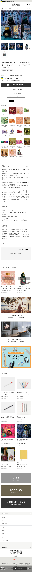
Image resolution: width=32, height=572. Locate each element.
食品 (3, 537)
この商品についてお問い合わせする (16, 97)
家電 (3, 534)
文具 (3, 527)
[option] (16, 25)
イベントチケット (6, 540)
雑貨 (3, 530)
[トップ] (2, 9)
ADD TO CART (16, 85)
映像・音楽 (4, 523)
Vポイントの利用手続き (7, 80)
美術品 (3, 517)
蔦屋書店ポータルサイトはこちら (16, 556)
